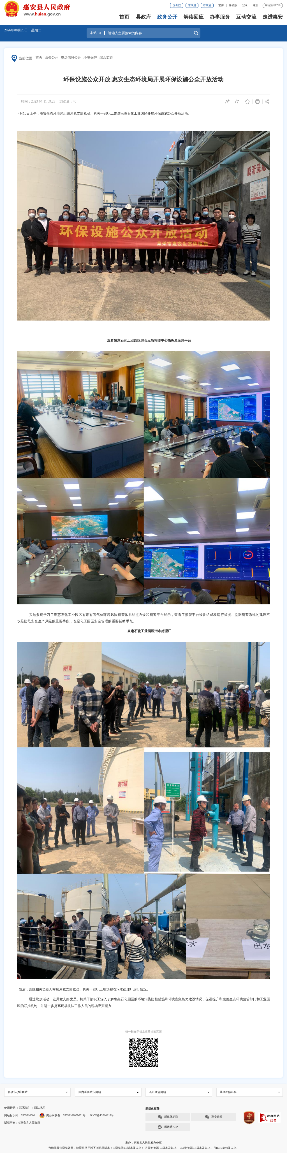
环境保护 (90, 57)
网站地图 (39, 1107)
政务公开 (167, 17)
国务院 (177, 5)
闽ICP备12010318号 (102, 1115)
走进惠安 (273, 17)
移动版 (233, 5)
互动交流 (246, 17)
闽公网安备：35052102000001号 (65, 1115)
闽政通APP (171, 1126)
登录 (245, 5)
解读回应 (194, 17)
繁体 (221, 5)
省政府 (192, 5)
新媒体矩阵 (171, 1116)
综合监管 (106, 57)
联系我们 (25, 1107)
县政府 (143, 17)
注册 (255, 5)
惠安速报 (217, 1116)
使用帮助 (9, 1107)
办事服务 (220, 17)
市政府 (207, 5)
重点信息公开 (71, 57)
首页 (124, 17)
